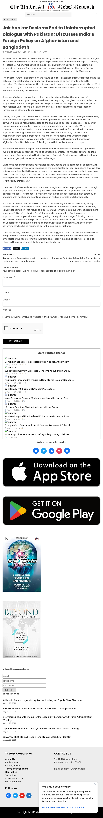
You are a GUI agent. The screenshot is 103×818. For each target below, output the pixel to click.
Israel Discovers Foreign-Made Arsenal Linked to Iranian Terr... (37, 398)
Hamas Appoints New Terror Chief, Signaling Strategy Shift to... (37, 434)
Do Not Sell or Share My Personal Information (64, 807)
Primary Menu (9, 19)
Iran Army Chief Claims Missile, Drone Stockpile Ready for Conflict (37, 737)
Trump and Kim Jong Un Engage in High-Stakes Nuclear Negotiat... (39, 380)
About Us (10, 759)
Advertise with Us (14, 778)
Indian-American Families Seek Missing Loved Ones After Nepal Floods (39, 708)
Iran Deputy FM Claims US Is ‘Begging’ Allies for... (30, 389)
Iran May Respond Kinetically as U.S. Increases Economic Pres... (37, 416)
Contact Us (11, 772)
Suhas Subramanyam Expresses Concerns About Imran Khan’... (38, 370)
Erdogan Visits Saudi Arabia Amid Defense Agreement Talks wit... (38, 425)
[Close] (95, 784)
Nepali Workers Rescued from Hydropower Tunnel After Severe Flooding (41, 728)
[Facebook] (36, 450)
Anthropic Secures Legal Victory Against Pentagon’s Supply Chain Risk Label (42, 700)
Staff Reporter (33, 51)
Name (6, 292)
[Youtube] (59, 450)
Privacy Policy (12, 765)
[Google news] (67, 450)
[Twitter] (44, 450)
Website (7, 309)
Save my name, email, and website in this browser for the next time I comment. (46, 316)
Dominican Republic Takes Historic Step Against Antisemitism (37, 361)
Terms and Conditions (16, 768)
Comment (9, 277)
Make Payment (13, 781)
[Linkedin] (51, 450)
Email (6, 299)
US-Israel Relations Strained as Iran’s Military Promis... (32, 407)
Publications (11, 762)
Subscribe (10, 775)
